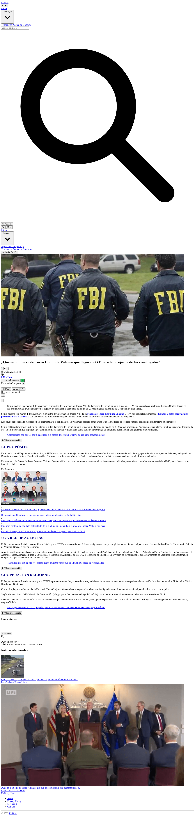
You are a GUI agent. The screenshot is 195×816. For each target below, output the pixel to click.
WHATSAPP (18, 389)
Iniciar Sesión (10, 252)
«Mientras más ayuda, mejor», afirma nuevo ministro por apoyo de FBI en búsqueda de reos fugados (55, 562)
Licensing (12, 804)
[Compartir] (22, 380)
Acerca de (17, 25)
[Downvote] (7, 368)
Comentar (6, 633)
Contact (11, 806)
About (10, 798)
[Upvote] (2, 368)
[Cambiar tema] (4, 5)
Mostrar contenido (12, 440)
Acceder (8, 224)
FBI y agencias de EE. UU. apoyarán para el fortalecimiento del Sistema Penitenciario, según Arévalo (56, 607)
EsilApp (13, 813)
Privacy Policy (14, 801)
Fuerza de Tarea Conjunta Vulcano (105, 414)
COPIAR (6, 389)
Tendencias (6, 25)
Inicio (4, 8)
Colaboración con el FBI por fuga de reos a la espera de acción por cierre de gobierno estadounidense (56, 435)
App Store (6, 246)
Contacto (27, 25)
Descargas (7, 11)
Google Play (18, 246)
